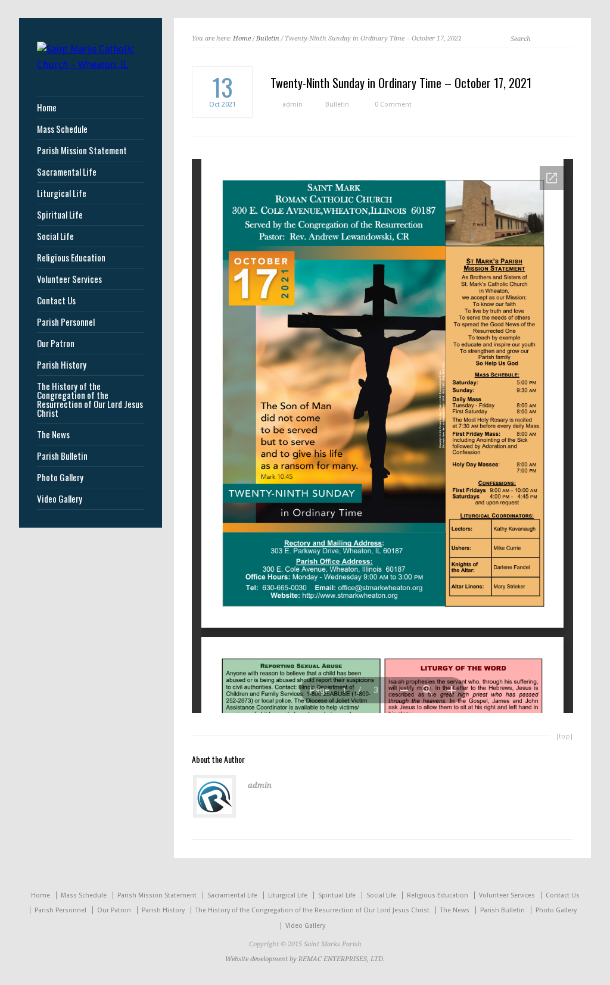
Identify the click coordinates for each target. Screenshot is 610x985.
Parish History (61, 364)
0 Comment (393, 104)
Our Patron (55, 343)
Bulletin (267, 38)
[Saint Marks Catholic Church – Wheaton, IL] (90, 64)
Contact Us (56, 300)
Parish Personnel (66, 321)
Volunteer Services (69, 279)
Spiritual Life (60, 214)
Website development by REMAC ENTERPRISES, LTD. (305, 959)
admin (292, 104)
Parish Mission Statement (82, 150)
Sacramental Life (67, 171)
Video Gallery (59, 498)
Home (242, 38)
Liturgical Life (61, 193)
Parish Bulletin (62, 455)
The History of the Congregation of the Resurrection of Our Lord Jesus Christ (90, 399)
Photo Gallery (60, 477)
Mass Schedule (62, 128)
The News (53, 434)
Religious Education (71, 257)
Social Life (55, 236)
